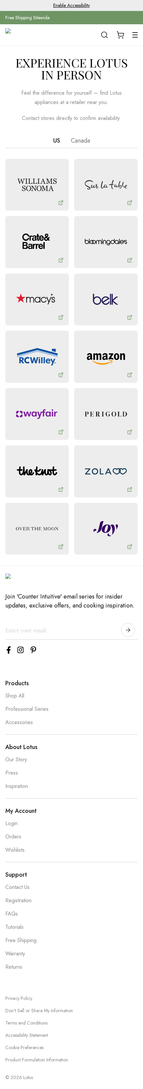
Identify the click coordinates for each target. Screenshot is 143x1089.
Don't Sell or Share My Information (39, 1010)
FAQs (11, 914)
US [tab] (56, 140)
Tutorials (14, 927)
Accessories (19, 722)
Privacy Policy (18, 998)
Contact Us (17, 887)
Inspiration (16, 786)
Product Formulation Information (36, 1059)
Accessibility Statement (26, 1035)
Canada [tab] (80, 140)
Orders (13, 836)
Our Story (16, 759)
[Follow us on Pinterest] (33, 650)
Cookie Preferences (24, 1047)
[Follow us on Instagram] (20, 650)
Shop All (14, 696)
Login (11, 823)
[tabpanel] (71, 357)
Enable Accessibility (71, 5)
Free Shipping (21, 940)
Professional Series (27, 709)
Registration (18, 900)
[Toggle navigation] (135, 35)
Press (11, 773)
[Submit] (128, 630)
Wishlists (15, 850)
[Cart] (120, 35)
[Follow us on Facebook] (8, 650)
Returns (13, 967)
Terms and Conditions (26, 1023)
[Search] (104, 35)
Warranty (15, 953)
